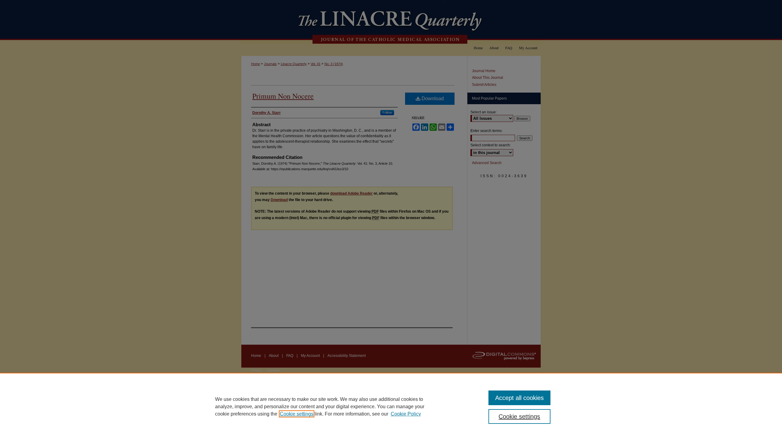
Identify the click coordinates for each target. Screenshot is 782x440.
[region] (391, 406)
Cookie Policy (406, 413)
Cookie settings (296, 413)
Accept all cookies (519, 397)
